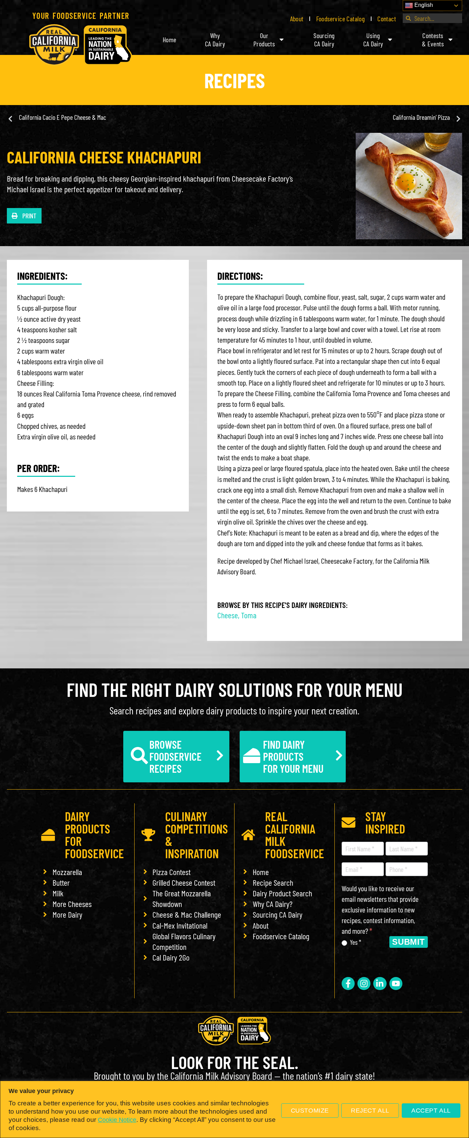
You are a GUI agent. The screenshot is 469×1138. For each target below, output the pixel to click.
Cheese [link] (227, 615)
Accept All (431, 1110)
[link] (80, 45)
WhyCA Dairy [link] (215, 39)
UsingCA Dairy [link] (373, 39)
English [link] (423, 5)
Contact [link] (386, 18)
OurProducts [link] (264, 39)
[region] (234, 1109)
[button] (24, 215)
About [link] (297, 18)
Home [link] (169, 39)
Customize (310, 1110)
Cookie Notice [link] (117, 1119)
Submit (408, 941)
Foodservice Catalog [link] (340, 18)
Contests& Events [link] (433, 39)
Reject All (370, 1110)
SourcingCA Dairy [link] (323, 39)
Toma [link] (248, 615)
